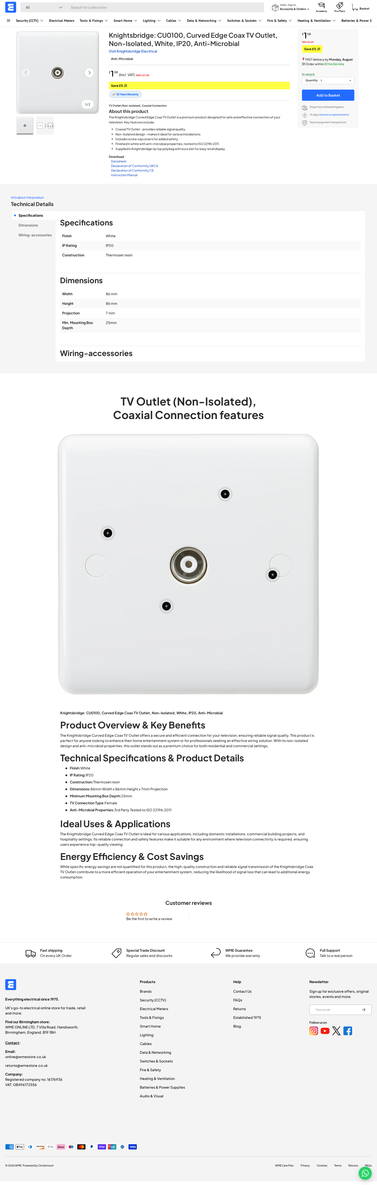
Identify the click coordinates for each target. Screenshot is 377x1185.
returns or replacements (334, 114)
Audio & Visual (151, 1096)
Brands (146, 991)
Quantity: (312, 80)
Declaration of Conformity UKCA (134, 166)
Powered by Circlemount (38, 1165)
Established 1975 (247, 1017)
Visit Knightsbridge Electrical (133, 51)
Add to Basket (328, 95)
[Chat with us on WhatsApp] (365, 1173)
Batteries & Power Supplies (162, 1087)
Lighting (149, 20)
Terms (337, 1165)
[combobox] (142, 7)
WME (18, 1165)
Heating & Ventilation (314, 20)
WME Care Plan (284, 1165)
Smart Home (123, 20)
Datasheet (119, 161)
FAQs (237, 1000)
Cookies (322, 1165)
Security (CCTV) (27, 20)
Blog (237, 1026)
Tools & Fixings (91, 20)
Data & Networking (201, 20)
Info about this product (27, 197)
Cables (171, 20)
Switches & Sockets (242, 20)
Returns (239, 1008)
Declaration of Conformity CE (132, 170)
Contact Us (242, 991)
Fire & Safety (277, 20)
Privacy (305, 1165)
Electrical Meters (61, 20)
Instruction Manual (124, 175)
